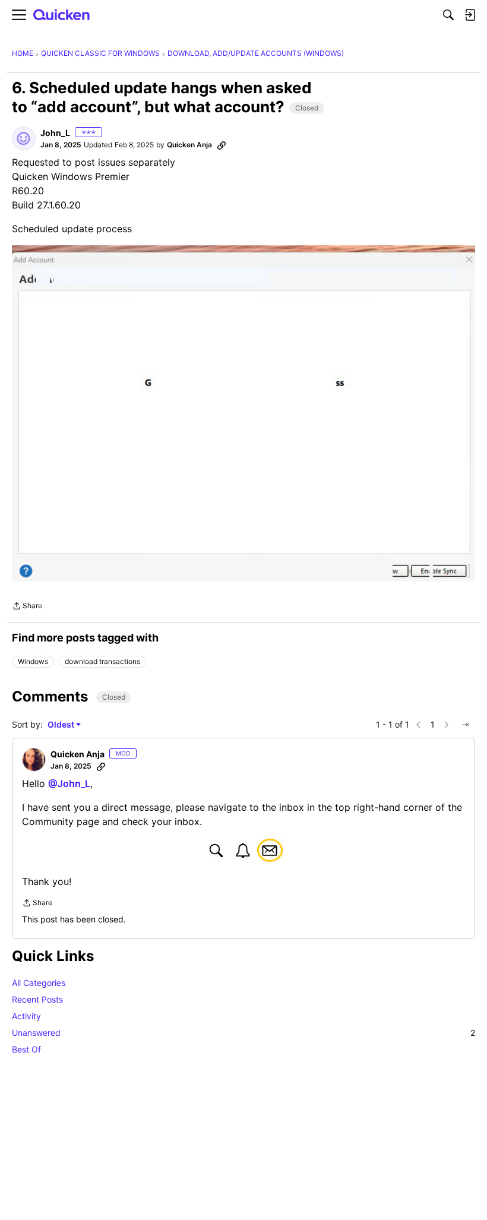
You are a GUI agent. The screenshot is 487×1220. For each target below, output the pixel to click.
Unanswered (243, 1033)
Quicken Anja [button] (189, 144)
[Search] (448, 15)
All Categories (38, 983)
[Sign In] (469, 15)
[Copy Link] (221, 145)
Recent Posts (37, 999)
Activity (26, 1016)
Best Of (26, 1049)
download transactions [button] (102, 661)
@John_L (69, 783)
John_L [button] (55, 133)
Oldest (62, 725)
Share (27, 607)
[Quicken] (61, 15)
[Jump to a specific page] (465, 724)
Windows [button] (33, 661)
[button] (24, 138)
